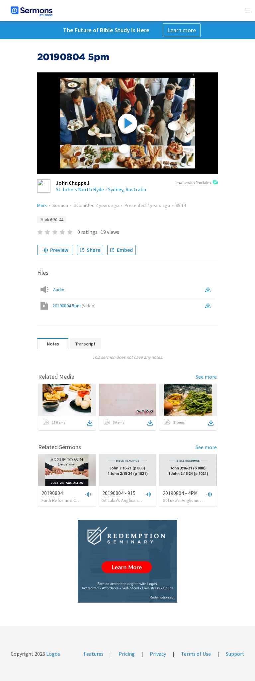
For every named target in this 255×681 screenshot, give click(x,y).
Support (235, 653)
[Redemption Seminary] (127, 561)
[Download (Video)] (209, 306)
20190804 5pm (74, 306)
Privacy (158, 653)
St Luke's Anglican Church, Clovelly (136, 500)
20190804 (52, 493)
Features (94, 653)
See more (206, 376)
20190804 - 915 (118, 493)
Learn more (181, 30)
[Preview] (87, 494)
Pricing (127, 653)
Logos (52, 653)
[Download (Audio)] (209, 290)
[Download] (89, 423)
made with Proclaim (193, 182)
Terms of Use (196, 653)
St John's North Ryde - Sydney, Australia (101, 189)
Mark (42, 205)
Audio (58, 290)
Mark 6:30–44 (52, 220)
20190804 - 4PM (180, 493)
